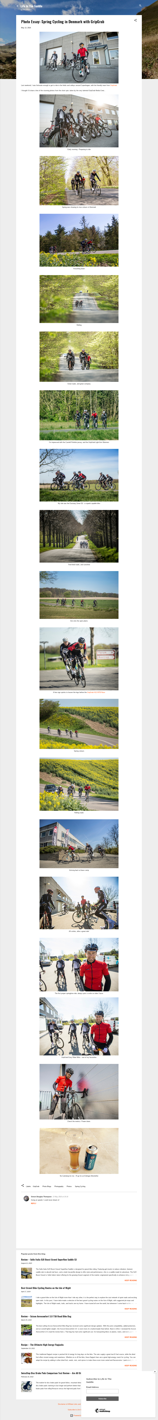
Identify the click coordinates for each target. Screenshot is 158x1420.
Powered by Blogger (80, 1415)
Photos (69, 1186)
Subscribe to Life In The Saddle (79, 1410)
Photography (58, 1186)
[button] (135, 20)
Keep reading (131, 1280)
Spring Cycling (80, 1186)
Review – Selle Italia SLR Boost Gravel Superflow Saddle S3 (49, 1259)
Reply (33, 1203)
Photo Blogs (46, 1186)
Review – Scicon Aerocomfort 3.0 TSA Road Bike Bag (46, 1316)
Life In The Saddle (31, 6)
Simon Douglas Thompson (41, 1197)
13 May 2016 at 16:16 (60, 1197)
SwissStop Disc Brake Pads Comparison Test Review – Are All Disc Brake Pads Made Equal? (63, 1373)
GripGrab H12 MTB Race (96, 692)
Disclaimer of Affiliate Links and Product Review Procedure (79, 1404)
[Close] (155, 1371)
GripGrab (113, 85)
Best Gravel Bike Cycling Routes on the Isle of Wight (46, 1288)
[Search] (140, 6)
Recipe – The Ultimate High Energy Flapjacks (42, 1344)
